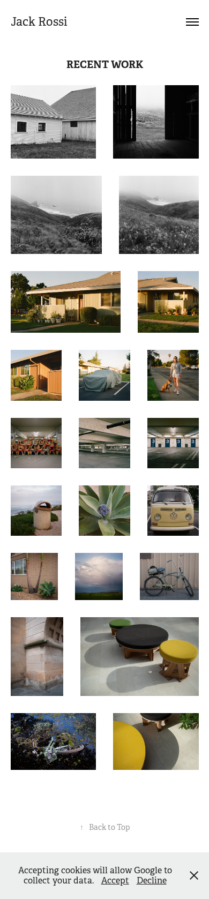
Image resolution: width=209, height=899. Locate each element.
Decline (152, 880)
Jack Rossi (39, 21)
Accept (115, 880)
